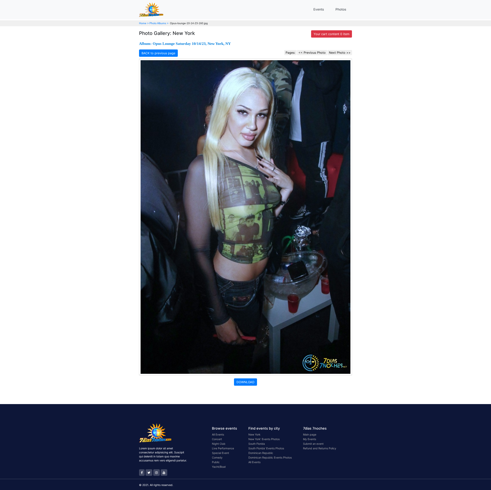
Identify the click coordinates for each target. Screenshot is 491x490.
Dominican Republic (260, 453)
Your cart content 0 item (331, 34)
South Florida (256, 443)
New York (254, 434)
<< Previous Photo (312, 52)
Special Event (220, 453)
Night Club (218, 443)
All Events (218, 434)
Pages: (290, 52)
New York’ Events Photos (264, 439)
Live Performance (223, 448)
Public (216, 462)
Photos (340, 9)
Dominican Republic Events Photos (270, 457)
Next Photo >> (340, 52)
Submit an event (313, 443)
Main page (309, 434)
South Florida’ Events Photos (266, 448)
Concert (217, 439)
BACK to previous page (158, 53)
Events (318, 9)
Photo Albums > (158, 23)
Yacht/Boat (219, 466)
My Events (309, 439)
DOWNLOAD (245, 382)
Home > (144, 23)
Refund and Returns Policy (319, 448)
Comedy (217, 457)
